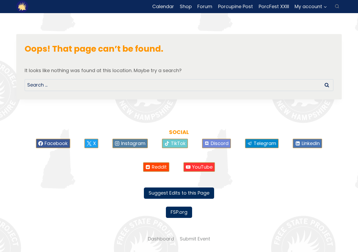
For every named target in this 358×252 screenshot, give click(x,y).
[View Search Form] (337, 6)
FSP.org (179, 212)
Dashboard (161, 238)
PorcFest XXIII (274, 6)
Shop (186, 6)
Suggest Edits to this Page (179, 193)
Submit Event (195, 238)
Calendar (163, 6)
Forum (204, 6)
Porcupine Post (235, 6)
